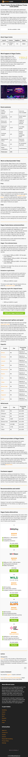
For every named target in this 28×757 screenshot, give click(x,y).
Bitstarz (14, 559)
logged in (9, 674)
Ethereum (3, 357)
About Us (4, 730)
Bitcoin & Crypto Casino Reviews (13, 677)
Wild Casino (14, 584)
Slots (3, 716)
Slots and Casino (14, 634)
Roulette (4, 718)
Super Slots (14, 609)
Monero (3, 373)
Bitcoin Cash (4, 386)
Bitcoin (3, 352)
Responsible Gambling (7, 738)
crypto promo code (10, 285)
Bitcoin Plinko (9, 464)
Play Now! (14, 546)
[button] (22, 1)
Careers (4, 734)
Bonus (3, 714)
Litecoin (3, 361)
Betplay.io (14, 535)
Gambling (4, 710)
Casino (3, 712)
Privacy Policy (5, 740)
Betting (4, 720)
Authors (4, 736)
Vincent (2, 658)
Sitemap (4, 743)
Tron (2, 378)
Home (2, 677)
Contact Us (4, 732)
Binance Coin (4, 369)
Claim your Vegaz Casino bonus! (14, 313)
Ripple (2, 365)
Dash (2, 390)
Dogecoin (3, 395)
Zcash (2, 399)
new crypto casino (5, 324)
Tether (2, 382)
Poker (3, 722)
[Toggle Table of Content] (24, 668)
